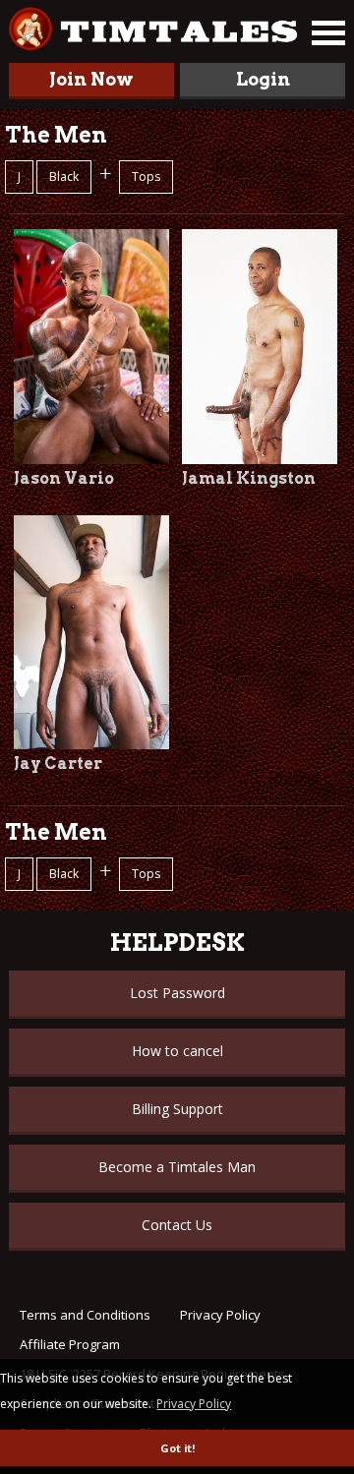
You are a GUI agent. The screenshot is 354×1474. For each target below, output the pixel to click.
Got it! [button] (177, 1448)
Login (263, 79)
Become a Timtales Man (177, 1166)
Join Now (91, 79)
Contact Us (177, 1224)
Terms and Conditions (85, 1315)
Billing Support (177, 1108)
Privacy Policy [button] (193, 1403)
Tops (146, 176)
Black (64, 176)
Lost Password (177, 992)
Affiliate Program (70, 1344)
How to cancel (177, 1050)
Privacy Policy (220, 1315)
